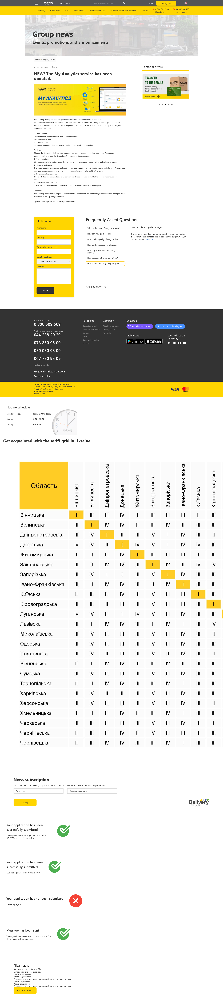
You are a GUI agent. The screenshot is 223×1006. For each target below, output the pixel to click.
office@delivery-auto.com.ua (51, 389)
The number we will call (47, 247)
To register (166, 3)
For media (107, 333)
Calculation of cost (90, 326)
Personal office (42, 376)
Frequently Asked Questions (49, 371)
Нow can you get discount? (99, 233)
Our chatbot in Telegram (171, 326)
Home (37, 59)
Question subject (44, 256)
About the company (111, 326)
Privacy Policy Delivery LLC (44, 391)
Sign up (25, 802)
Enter (151, 3)
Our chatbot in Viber (141, 326)
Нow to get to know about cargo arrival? (101, 251)
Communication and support (123, 10)
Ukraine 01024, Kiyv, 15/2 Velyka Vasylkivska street (54, 387)
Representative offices (91, 329)
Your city (40, 237)
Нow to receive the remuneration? (102, 257)
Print (56, 67)
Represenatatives (97, 10)
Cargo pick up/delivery (91, 340)
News (53, 59)
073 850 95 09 (47, 342)
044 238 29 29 (47, 334)
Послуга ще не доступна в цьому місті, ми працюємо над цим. (42, 979)
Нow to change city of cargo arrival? (103, 239)
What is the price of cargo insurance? (103, 228)
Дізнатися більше (25, 990)
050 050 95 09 (47, 350)
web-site (149, 239)
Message (40, 266)
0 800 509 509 (47, 324)
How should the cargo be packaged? (103, 263)
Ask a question (94, 286)
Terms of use (39, 394)
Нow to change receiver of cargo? (102, 244)
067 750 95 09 (47, 358)
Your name (41, 227)
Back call (145, 10)
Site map (86, 343)
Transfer (86, 333)
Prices (85, 336)
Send (45, 290)
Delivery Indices (109, 329)
